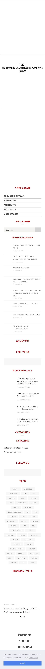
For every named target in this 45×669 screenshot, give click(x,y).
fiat (23, 517)
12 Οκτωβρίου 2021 (23, 387)
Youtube (24, 641)
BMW (22, 498)
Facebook (24, 635)
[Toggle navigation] (41, 4)
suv (9, 558)
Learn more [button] (33, 658)
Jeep (24, 526)
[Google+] (18, 472)
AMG (25, 493)
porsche (17, 544)
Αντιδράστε (10, 209)
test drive (21, 558)
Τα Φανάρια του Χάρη (14, 196)
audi (34, 493)
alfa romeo (13, 493)
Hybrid (35, 521)
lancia (30, 530)
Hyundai (13, 526)
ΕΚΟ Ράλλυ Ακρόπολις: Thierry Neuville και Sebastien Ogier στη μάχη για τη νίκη (27, 293)
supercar (34, 553)
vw (23, 563)
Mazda (22, 535)
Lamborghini (17, 530)
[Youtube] (22, 362)
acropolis (28, 489)
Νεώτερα (7, 605)
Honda (23, 521)
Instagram (24, 647)
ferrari (13, 517)
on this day (28, 540)
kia (33, 526)
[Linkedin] (22, 472)
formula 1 (11, 521)
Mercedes (34, 535)
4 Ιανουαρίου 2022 (23, 412)
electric (28, 507)
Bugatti (33, 498)
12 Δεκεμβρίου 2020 (24, 400)
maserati (10, 535)
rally (29, 544)
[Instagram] (27, 362)
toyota (34, 558)
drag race (22, 503)
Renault (32, 549)
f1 (36, 512)
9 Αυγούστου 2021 (23, 425)
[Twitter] (13, 472)
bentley (12, 498)
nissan (15, 540)
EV (28, 512)
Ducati (16, 507)
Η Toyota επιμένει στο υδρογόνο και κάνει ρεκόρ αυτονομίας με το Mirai (28, 381)
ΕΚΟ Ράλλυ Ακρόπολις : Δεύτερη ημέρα (26, 315)
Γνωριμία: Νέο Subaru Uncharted (25, 303)
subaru (21, 553)
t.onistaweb (17, 452)
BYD (10, 503)
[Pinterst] (36, 472)
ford (33, 517)
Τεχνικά (13, 605)
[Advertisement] (22, 31)
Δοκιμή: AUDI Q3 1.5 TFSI (21, 268)
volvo (13, 563)
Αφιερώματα (10, 200)
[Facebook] (18, 362)
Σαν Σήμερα (10, 205)
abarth (15, 489)
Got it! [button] (22, 663)
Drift (34, 503)
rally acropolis (16, 549)
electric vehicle (14, 512)
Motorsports (11, 214)
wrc (32, 563)
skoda (9, 553)
